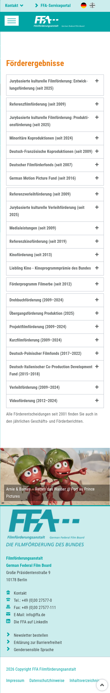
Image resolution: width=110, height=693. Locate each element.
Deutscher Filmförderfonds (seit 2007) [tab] (40, 164)
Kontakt (20, 593)
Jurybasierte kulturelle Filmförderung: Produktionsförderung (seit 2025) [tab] (49, 121)
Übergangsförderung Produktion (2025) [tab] (41, 313)
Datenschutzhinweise (46, 680)
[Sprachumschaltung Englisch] (92, 5)
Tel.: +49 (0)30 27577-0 (33, 600)
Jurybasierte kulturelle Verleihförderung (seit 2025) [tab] (46, 211)
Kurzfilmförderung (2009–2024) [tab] (35, 340)
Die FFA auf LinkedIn (31, 622)
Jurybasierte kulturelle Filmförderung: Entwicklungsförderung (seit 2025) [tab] (48, 85)
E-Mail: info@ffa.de (29, 614)
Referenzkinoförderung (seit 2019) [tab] (38, 241)
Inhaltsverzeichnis (85, 680)
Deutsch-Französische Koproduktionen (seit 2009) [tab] (50, 151)
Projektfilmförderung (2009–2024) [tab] (37, 326)
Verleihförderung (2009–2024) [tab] (34, 387)
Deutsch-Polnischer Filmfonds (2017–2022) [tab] (45, 353)
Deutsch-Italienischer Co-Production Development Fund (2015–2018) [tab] (50, 370)
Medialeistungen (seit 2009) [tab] (32, 228)
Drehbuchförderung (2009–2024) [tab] (36, 300)
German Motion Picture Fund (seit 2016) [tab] (42, 178)
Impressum (15, 680)
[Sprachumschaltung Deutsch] (83, 5)
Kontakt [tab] (11, 5)
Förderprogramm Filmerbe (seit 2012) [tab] (40, 284)
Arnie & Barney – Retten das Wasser (36, 489)
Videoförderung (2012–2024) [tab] (33, 400)
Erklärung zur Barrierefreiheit (38, 642)
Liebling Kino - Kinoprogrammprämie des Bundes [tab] (50, 268)
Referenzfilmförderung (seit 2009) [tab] (37, 104)
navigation (12, 21)
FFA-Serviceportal (55, 5)
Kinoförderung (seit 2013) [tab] (30, 254)
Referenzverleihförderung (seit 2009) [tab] (40, 194)
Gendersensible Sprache (34, 649)
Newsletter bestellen (31, 635)
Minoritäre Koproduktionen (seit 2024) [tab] (41, 138)
